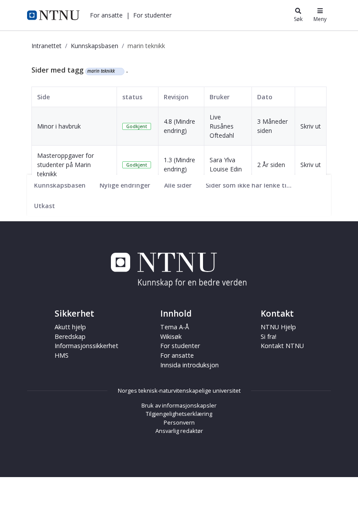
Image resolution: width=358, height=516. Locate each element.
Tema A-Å (174, 327)
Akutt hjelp (70, 327)
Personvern (179, 422)
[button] (106, 15)
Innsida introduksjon (189, 365)
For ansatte (177, 355)
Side (43, 97)
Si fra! (268, 336)
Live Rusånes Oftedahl (222, 126)
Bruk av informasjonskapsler (179, 405)
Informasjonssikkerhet (86, 346)
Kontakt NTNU (282, 346)
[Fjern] (118, 71)
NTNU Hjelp (278, 327)
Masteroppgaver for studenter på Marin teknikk (65, 164)
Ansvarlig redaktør (179, 431)
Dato (264, 97)
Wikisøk (171, 336)
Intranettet (46, 46)
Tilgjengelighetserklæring (179, 414)
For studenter (180, 346)
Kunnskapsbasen (94, 46)
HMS (62, 355)
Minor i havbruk (59, 126)
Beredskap (70, 336)
